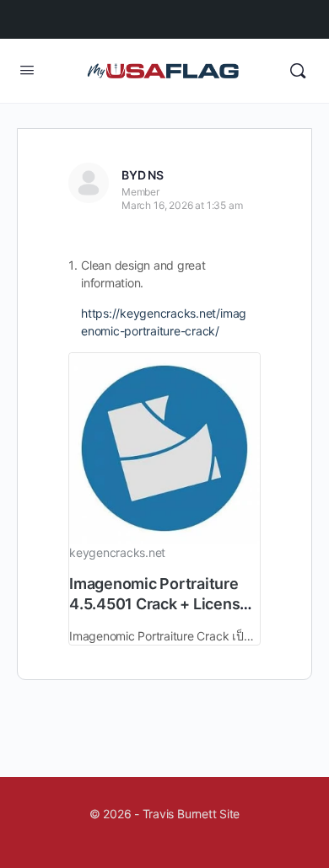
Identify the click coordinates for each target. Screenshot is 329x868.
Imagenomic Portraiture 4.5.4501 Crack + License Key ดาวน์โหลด (159, 604)
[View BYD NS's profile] (88, 183)
